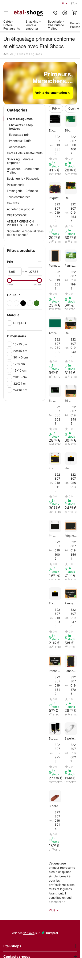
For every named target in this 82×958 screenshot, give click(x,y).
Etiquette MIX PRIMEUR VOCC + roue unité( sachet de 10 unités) (55, 198)
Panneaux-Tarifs (20, 140)
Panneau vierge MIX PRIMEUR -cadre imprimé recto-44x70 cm (71, 671)
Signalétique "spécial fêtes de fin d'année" (25, 232)
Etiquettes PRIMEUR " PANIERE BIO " (71, 400)
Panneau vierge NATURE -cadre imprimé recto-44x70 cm (55, 265)
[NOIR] (23, 303)
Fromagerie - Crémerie (22, 191)
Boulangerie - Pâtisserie (23, 178)
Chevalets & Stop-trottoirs (21, 126)
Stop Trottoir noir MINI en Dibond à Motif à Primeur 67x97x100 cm (55, 738)
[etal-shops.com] (29, 13)
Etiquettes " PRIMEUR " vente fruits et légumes (54, 130)
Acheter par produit (20, 209)
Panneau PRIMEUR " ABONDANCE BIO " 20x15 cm (71, 603)
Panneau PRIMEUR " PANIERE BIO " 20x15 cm (55, 671)
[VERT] (36, 303)
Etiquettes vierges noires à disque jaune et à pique (54, 603)
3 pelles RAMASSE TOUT (54, 806)
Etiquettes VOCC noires (54, 535)
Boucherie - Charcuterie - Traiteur (24, 170)
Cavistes (13, 203)
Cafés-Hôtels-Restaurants (24, 153)
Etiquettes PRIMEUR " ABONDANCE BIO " (70, 333)
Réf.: (51, 145)
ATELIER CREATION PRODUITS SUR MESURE (24, 223)
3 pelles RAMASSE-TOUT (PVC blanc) (70, 738)
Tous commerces (18, 197)
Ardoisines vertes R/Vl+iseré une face (55, 333)
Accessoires (17, 147)
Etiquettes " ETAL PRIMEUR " (70, 198)
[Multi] (16, 303)
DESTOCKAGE (16, 215)
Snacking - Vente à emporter (20, 160)
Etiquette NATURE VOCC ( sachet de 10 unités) (71, 535)
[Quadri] (30, 303)
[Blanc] (9, 303)
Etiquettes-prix (19, 134)
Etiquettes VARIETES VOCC (54, 468)
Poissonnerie (15, 184)
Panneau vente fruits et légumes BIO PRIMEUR (71, 265)
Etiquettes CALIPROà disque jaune (70, 468)
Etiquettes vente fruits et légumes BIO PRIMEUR (70, 130)
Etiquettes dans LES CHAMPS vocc (55, 400)
